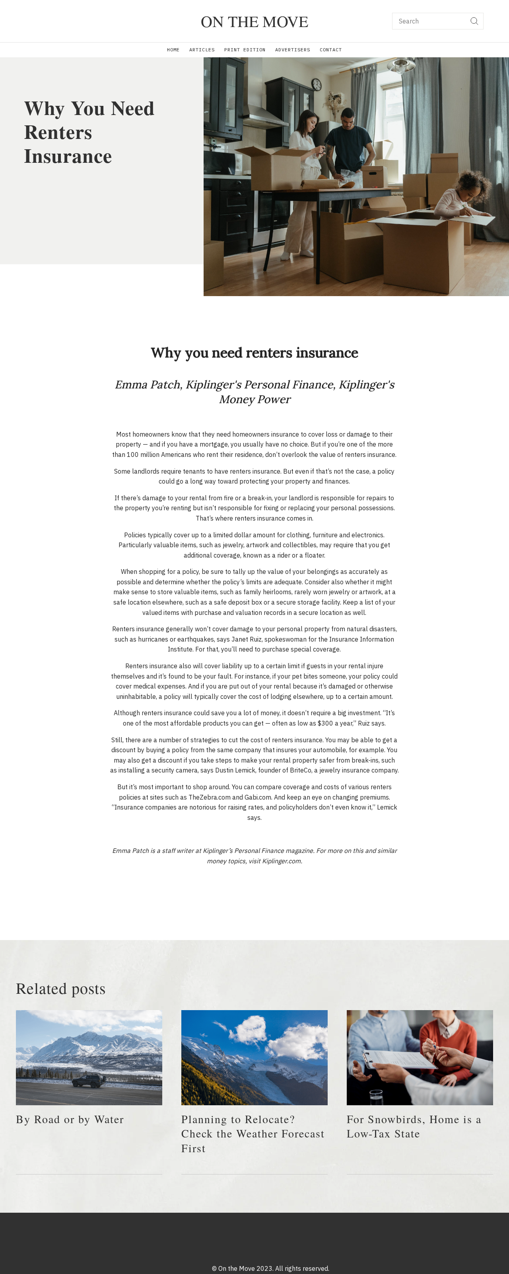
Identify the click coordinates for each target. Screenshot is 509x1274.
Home (173, 50)
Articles (202, 50)
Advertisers (292, 50)
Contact (331, 50)
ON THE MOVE (254, 20)
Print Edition (245, 50)
